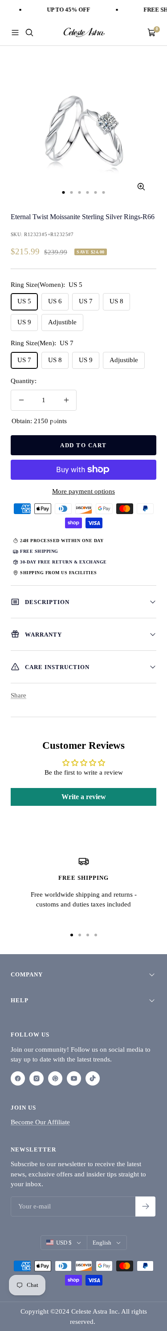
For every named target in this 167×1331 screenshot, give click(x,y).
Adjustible (62, 322)
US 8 (116, 301)
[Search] (29, 32)
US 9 (24, 322)
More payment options (83, 491)
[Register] (145, 1206)
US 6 (55, 301)
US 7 (86, 301)
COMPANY (27, 974)
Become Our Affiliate (40, 1122)
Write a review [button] (83, 796)
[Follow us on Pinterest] (55, 1078)
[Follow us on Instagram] (36, 1078)
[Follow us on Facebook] (18, 1078)
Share (18, 695)
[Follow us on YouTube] (74, 1078)
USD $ (64, 1242)
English (102, 1242)
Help (20, 1000)
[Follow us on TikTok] (93, 1078)
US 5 (24, 301)
